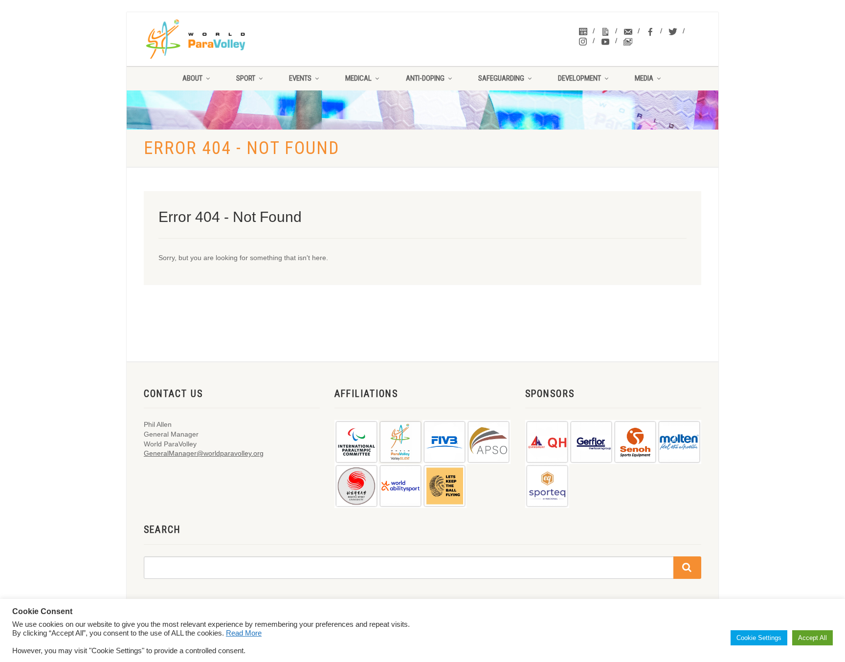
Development (579, 78)
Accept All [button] (812, 637)
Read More (244, 633)
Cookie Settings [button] (758, 637)
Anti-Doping (425, 78)
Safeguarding (501, 78)
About (192, 78)
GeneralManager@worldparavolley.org (204, 453)
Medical (358, 78)
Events (300, 78)
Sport (245, 78)
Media (644, 78)
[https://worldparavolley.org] (208, 39)
